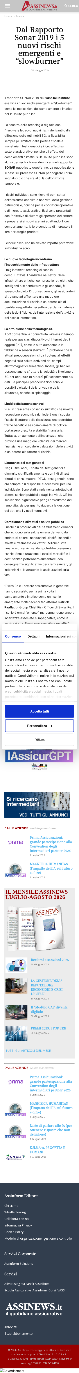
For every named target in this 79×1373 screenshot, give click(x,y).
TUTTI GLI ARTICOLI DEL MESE (28, 1050)
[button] (7, 6)
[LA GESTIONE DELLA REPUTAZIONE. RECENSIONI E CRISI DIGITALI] (16, 986)
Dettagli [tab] (33, 636)
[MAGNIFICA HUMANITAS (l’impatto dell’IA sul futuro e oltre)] (15, 869)
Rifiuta (39, 740)
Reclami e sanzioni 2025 (50, 959)
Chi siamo (11, 1206)
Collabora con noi (16, 1219)
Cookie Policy (13, 1232)
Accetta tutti (39, 711)
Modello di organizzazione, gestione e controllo (38, 1238)
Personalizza (37, 725)
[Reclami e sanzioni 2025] (16, 965)
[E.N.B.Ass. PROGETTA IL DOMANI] (15, 1153)
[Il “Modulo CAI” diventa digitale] (16, 1012)
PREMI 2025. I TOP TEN (48, 1028)
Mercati (20, 16)
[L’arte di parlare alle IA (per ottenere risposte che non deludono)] (15, 1130)
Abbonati (10, 1327)
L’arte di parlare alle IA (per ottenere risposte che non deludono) (51, 1129)
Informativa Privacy (18, 1225)
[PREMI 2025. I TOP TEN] (16, 1033)
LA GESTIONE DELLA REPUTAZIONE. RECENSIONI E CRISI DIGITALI (47, 987)
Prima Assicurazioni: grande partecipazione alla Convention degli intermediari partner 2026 (51, 844)
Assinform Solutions (18, 1263)
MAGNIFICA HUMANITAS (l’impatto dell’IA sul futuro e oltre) (51, 868)
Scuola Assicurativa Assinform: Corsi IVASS (34, 1290)
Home (8, 16)
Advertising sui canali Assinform (26, 1284)
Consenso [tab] (13, 636)
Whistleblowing (15, 1212)
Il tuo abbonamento (18, 1333)
